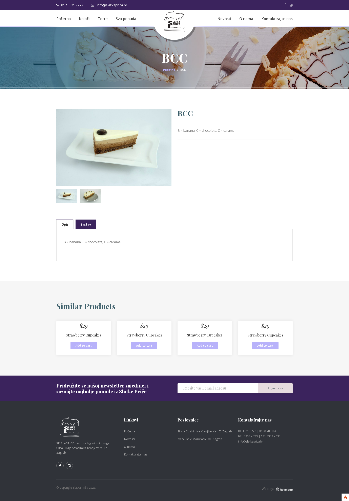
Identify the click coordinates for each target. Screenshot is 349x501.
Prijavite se (275, 388)
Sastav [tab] (86, 224)
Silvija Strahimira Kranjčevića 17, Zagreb (205, 431)
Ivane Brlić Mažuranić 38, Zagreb (200, 439)
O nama (129, 447)
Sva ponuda (126, 18)
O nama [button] (246, 18)
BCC (183, 70)
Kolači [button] (84, 18)
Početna (63, 18)
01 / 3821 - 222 (71, 5)
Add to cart (84, 345)
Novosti (129, 439)
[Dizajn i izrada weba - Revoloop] (284, 489)
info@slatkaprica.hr (111, 5)
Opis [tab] (64, 224)
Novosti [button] (224, 18)
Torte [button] (103, 18)
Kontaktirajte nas (277, 18)
